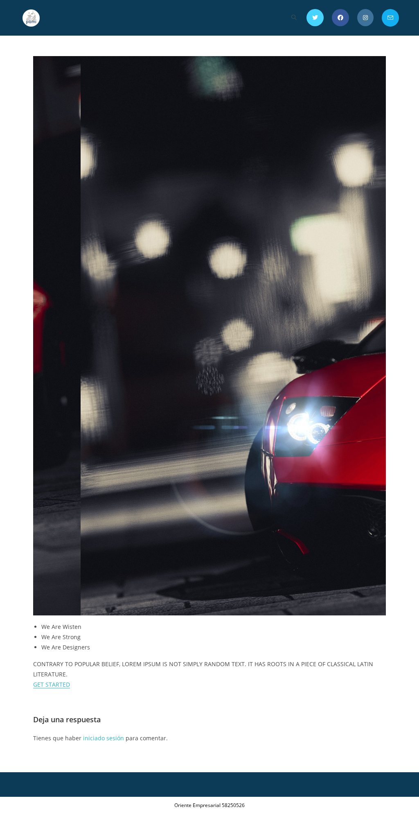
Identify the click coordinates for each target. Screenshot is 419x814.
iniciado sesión (103, 738)
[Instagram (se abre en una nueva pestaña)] (365, 17)
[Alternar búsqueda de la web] (294, 18)
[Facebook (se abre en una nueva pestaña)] (340, 17)
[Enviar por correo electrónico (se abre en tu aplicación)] (390, 18)
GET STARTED (51, 684)
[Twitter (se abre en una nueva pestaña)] (315, 17)
